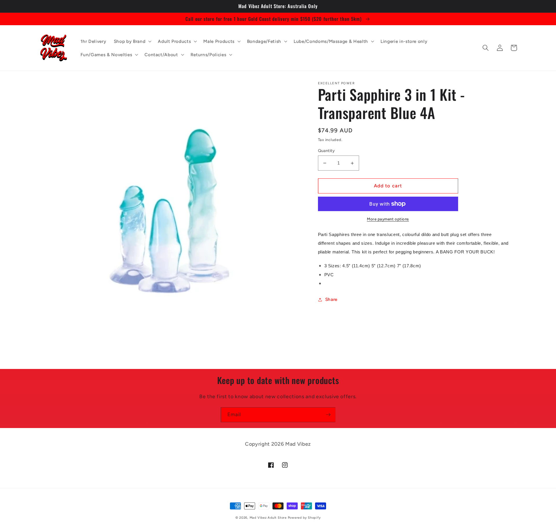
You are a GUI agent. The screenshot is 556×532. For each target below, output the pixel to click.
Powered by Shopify (304, 518)
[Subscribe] (328, 414)
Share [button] (331, 299)
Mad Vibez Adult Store (268, 518)
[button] (132, 41)
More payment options (388, 219)
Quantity (326, 150)
